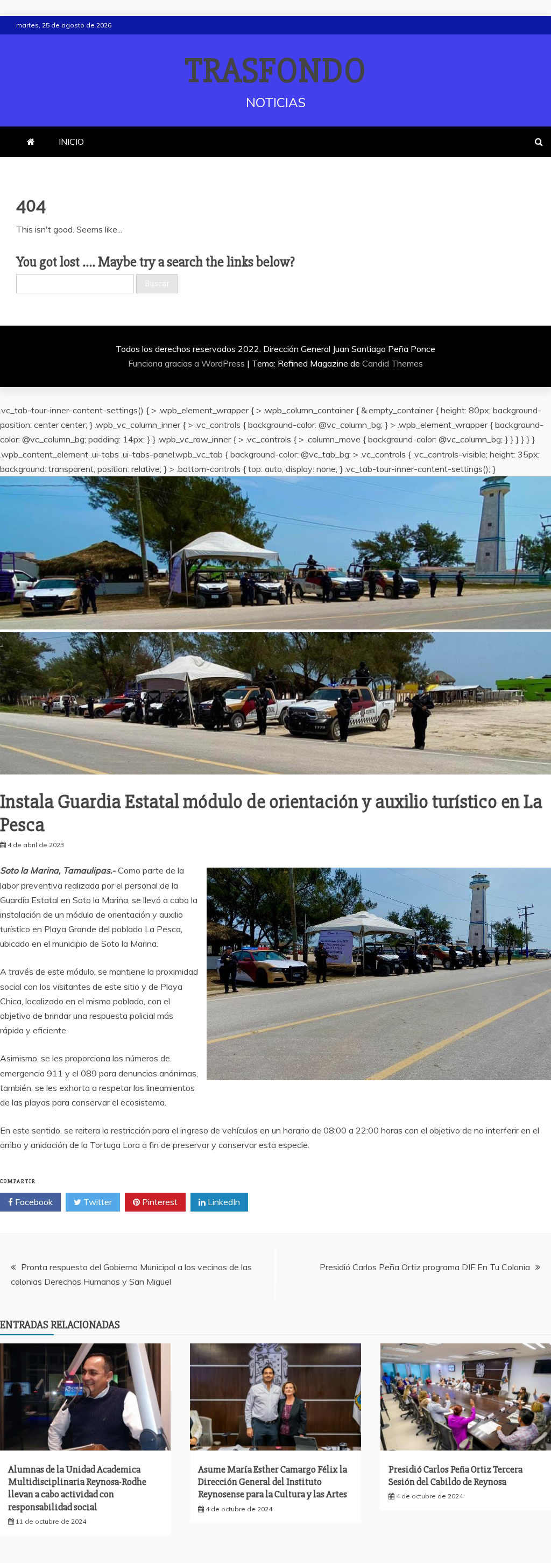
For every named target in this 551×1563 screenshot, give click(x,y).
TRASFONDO (275, 71)
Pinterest (159, 1201)
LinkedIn (223, 1201)
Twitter (96, 1201)
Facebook (33, 1201)
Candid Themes (392, 363)
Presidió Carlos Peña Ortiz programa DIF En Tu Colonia (425, 1267)
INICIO (71, 141)
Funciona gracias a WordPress (187, 363)
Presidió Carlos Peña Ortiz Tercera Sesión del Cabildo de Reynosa (455, 1475)
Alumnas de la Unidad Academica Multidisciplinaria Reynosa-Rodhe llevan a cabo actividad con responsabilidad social (77, 1488)
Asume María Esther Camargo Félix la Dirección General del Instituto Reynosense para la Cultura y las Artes (272, 1482)
